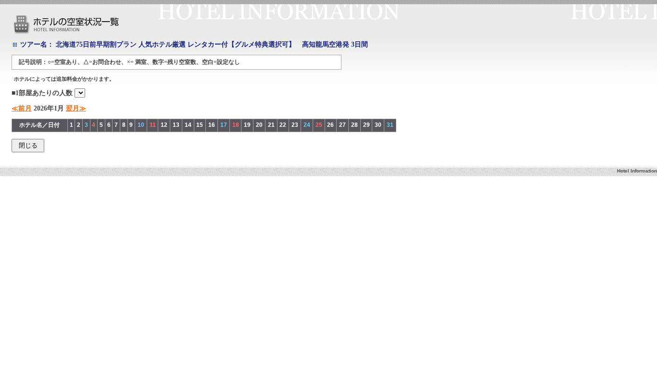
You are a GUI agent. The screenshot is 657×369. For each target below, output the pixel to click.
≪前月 (22, 108)
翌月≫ (76, 108)
